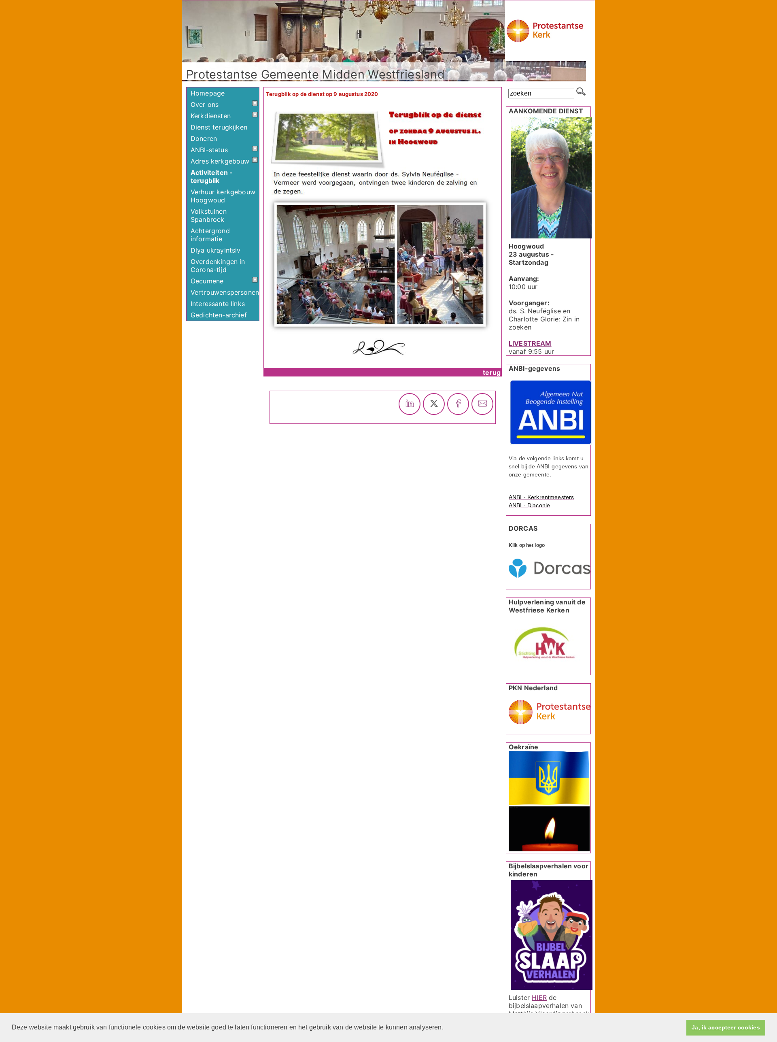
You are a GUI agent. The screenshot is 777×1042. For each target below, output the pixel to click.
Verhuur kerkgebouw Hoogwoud (223, 196)
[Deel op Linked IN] (409, 404)
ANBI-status (209, 150)
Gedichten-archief (219, 315)
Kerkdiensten (211, 116)
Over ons (205, 104)
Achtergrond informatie (210, 235)
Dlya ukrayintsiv (216, 250)
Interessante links (218, 304)
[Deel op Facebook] (458, 404)
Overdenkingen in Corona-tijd (218, 265)
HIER (539, 997)
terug (492, 372)
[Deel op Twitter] (434, 404)
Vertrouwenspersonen (225, 292)
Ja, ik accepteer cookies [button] (726, 1027)
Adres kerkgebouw (220, 161)
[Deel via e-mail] (482, 404)
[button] (446, 1028)
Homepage (208, 93)
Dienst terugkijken (219, 127)
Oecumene (207, 281)
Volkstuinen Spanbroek (209, 215)
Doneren (204, 138)
